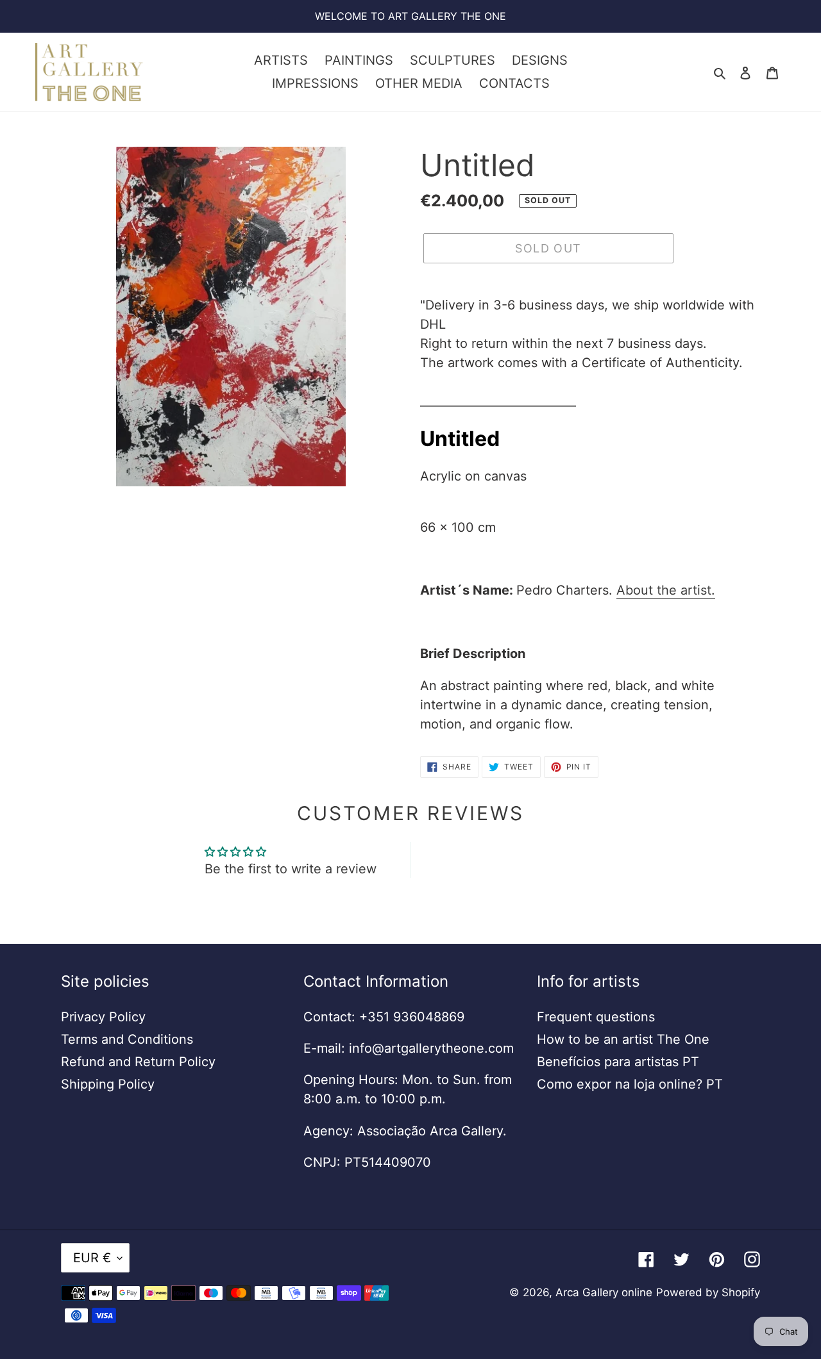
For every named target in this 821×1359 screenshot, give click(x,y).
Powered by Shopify (708, 1292)
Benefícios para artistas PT (618, 1061)
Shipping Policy (108, 1084)
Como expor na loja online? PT (630, 1084)
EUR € (92, 1257)
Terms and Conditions (127, 1039)
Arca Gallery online (603, 1292)
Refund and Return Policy (138, 1061)
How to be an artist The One (623, 1039)
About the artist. (665, 590)
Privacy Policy (103, 1017)
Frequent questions (596, 1017)
